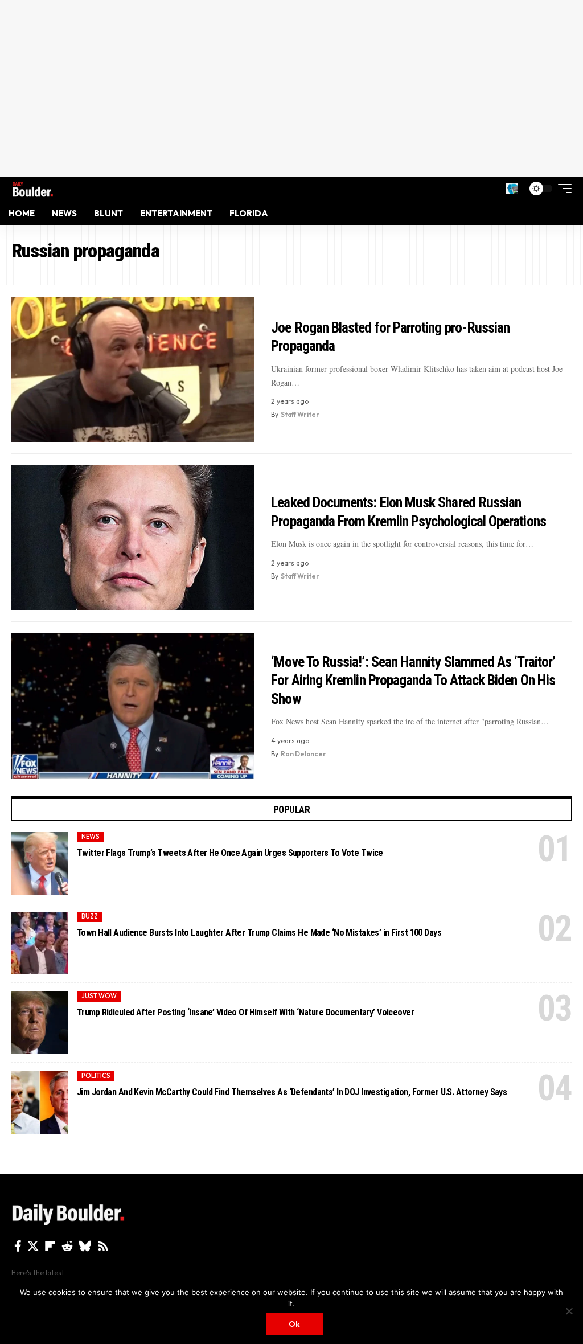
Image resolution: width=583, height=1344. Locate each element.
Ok (294, 1324)
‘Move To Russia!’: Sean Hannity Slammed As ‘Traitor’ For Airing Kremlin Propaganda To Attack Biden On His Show (413, 680)
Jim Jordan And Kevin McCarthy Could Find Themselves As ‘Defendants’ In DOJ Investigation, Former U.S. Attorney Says (292, 1092)
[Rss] (103, 1246)
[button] (511, 188)
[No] (568, 1311)
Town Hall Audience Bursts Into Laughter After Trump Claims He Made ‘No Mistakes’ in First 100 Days (259, 932)
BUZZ (89, 916)
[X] (33, 1246)
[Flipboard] (50, 1246)
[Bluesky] (85, 1246)
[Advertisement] (291, 88)
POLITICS (95, 1076)
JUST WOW (99, 996)
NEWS (90, 837)
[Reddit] (67, 1246)
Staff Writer (300, 414)
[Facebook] (17, 1246)
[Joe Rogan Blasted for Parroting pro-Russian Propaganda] (132, 369)
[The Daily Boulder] (32, 188)
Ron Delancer (303, 753)
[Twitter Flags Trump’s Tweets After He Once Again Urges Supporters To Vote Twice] (39, 863)
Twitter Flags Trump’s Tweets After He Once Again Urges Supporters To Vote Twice (230, 852)
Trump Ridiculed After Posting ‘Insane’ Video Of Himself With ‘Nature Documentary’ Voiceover (245, 1012)
